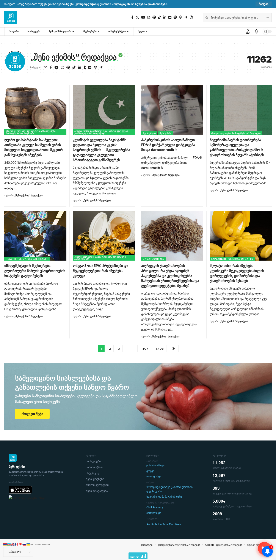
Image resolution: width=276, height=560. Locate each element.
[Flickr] (169, 17)
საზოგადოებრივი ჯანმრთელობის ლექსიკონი (169, 489)
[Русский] (25, 543)
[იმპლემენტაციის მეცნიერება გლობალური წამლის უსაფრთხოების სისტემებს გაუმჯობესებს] (35, 236)
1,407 (144, 348)
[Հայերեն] (5, 543)
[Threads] (191, 17)
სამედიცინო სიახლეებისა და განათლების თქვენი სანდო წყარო (72, 383)
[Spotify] (175, 17)
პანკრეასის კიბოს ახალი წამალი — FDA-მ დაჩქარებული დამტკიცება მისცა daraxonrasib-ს (170, 145)
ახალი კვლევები (97, 485)
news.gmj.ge (153, 476)
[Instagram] (148, 17)
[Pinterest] (154, 17)
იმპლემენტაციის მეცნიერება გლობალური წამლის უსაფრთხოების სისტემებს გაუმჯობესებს (34, 270)
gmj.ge (150, 471)
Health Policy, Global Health (27, 259)
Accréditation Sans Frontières (163, 524)
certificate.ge (153, 513)
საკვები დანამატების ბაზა (164, 497)
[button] (264, 4)
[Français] (17, 543)
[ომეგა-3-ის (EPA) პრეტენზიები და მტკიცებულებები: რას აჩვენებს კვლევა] (104, 236)
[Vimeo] (95, 67)
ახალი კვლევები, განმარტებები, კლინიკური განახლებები (100, 257)
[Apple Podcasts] (180, 17)
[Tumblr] (84, 67)
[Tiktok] (159, 17)
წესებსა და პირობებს (151, 4)
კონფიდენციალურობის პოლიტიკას (102, 4)
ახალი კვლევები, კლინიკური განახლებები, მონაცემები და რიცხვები (31, 132)
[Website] (46, 67)
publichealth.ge (155, 465)
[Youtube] (143, 17)
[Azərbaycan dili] (9, 543)
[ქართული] (21, 543)
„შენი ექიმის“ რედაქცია (28, 195)
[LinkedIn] (164, 17)
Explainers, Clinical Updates (232, 259)
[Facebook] (132, 17)
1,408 (159, 348)
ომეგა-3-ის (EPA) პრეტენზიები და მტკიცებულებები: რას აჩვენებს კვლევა (100, 270)
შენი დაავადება (97, 491)
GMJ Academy (154, 507)
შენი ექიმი (165, 133)
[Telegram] (185, 17)
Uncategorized (154, 259)
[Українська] (28, 543)
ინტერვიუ (92, 473)
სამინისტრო (94, 467)
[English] (13, 543)
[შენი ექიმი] (10, 17)
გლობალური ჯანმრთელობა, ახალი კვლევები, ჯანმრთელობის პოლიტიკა (101, 132)
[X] (137, 17)
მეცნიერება (149, 133)
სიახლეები (93, 461)
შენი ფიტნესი (95, 479)
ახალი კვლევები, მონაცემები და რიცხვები (236, 133)
